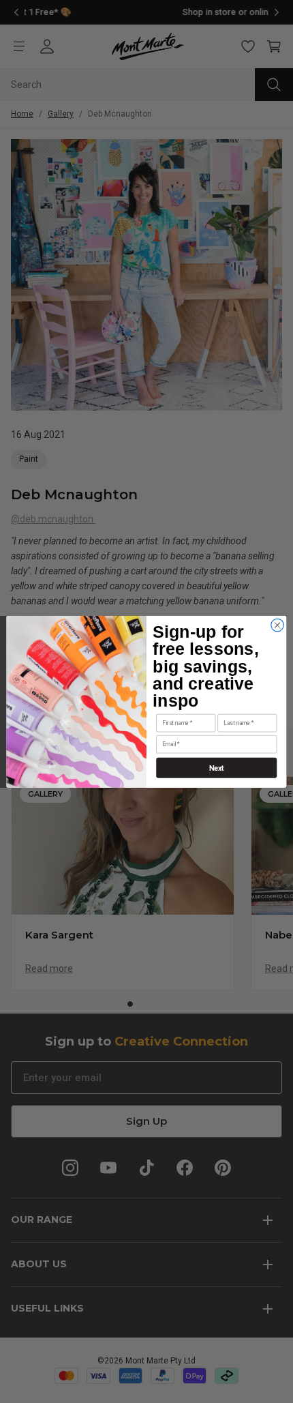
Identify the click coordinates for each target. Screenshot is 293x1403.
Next (216, 767)
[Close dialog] (277, 625)
